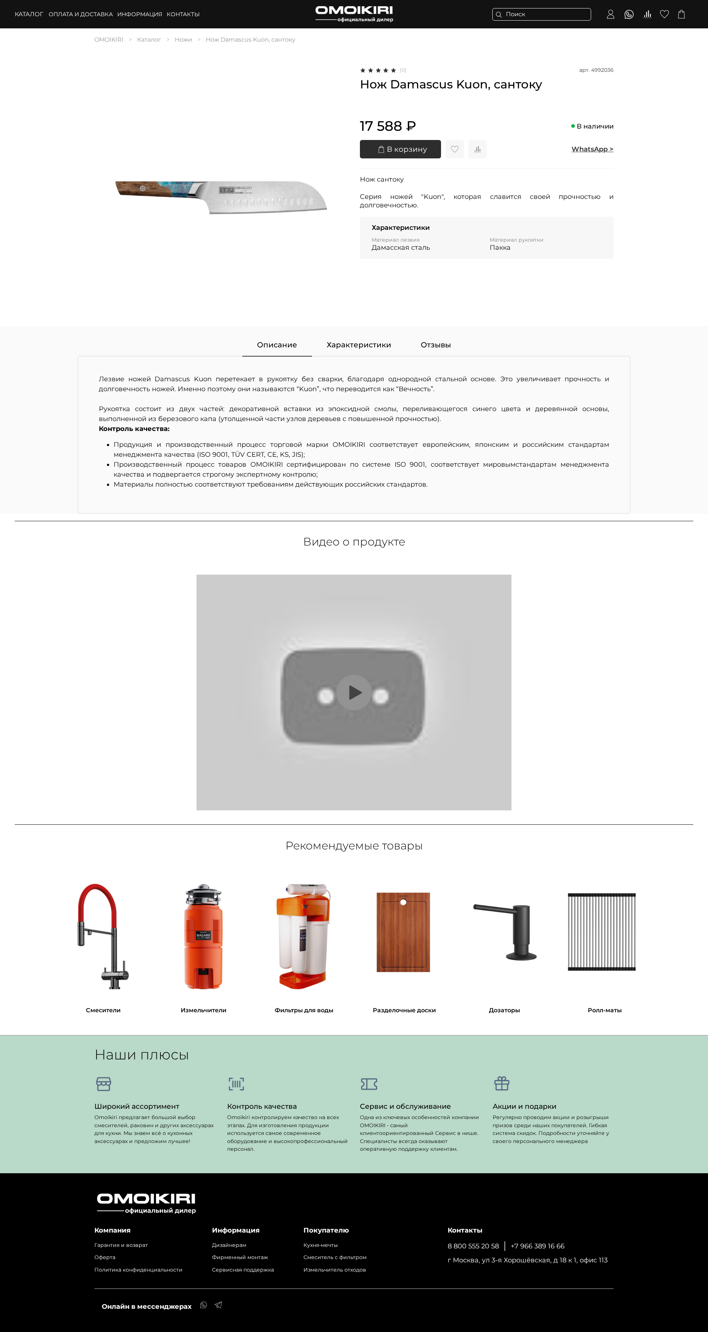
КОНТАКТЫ (183, 14)
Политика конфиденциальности (138, 1269)
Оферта (104, 1257)
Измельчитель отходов (334, 1269)
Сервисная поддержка (243, 1269)
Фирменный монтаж (240, 1257)
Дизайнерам (229, 1245)
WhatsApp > (593, 149)
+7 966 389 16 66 (538, 1246)
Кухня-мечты (320, 1245)
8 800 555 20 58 (473, 1246)
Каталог (29, 14)
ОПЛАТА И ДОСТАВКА (81, 14)
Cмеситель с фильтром (335, 1257)
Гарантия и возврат (121, 1245)
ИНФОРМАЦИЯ (139, 14)
